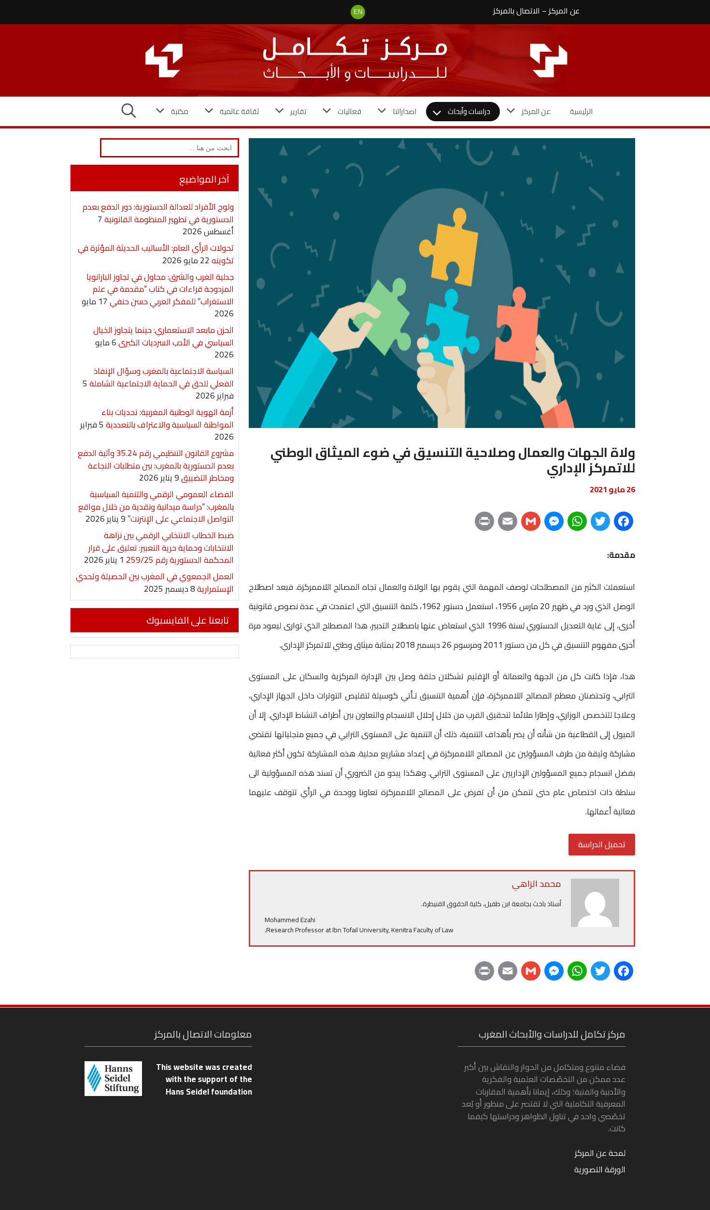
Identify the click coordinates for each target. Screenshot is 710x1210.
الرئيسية (581, 111)
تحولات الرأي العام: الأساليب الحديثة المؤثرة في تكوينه (156, 254)
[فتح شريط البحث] (128, 111)
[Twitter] (600, 525)
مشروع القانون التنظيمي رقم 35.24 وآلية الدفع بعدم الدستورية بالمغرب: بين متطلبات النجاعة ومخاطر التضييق (156, 465)
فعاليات (349, 111)
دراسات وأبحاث (469, 111)
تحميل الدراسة (601, 844)
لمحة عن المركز (600, 1153)
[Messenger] (554, 525)
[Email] (507, 525)
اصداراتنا (404, 111)
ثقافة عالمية (239, 111)
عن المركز (564, 10)
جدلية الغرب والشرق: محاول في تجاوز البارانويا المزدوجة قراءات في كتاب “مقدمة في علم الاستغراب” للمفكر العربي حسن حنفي (160, 289)
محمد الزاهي (536, 884)
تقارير (298, 111)
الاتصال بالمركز (516, 10)
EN (358, 11)
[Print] (484, 525)
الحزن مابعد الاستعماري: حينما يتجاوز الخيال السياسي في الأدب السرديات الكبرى (163, 336)
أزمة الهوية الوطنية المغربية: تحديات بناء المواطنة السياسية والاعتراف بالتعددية (167, 418)
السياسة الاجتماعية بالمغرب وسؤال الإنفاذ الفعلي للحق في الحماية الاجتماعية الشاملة (161, 377)
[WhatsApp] (577, 525)
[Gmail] (530, 525)
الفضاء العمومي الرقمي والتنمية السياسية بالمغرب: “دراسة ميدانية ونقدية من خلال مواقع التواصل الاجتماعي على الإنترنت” (156, 506)
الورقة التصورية (599, 1169)
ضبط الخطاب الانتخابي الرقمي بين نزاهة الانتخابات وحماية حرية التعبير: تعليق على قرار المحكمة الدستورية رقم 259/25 (161, 547)
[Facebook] (623, 525)
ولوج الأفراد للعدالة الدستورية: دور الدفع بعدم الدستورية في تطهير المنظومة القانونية (158, 213)
